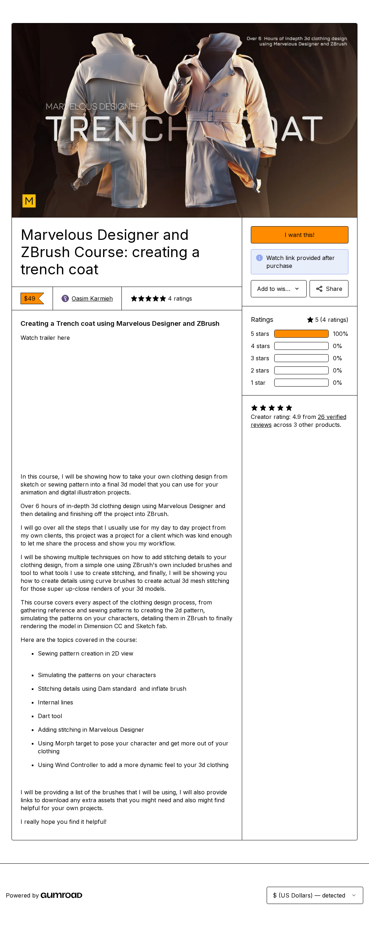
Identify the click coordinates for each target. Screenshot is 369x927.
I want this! (299, 234)
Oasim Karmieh (92, 298)
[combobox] (279, 288)
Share (334, 288)
